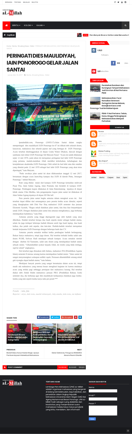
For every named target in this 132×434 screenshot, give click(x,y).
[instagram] (125, 2)
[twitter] (118, 2)
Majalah (26, 2)
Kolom (27, 25)
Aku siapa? (103, 161)
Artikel (93, 177)
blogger (72, 367)
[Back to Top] (128, 430)
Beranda (8, 2)
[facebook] (115, 2)
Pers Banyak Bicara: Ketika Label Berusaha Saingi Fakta (17, 337)
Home (9, 46)
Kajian (40, 25)
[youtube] (122, 2)
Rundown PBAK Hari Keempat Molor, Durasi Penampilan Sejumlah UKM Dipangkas (43, 336)
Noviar (101, 131)
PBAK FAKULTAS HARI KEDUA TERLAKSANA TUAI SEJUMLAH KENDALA (68, 337)
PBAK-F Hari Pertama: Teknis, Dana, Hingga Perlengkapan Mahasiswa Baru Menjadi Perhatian (114, 117)
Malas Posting (104, 151)
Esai (118, 177)
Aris (100, 141)
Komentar (119, 127)
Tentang (17, 2)
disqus (82, 367)
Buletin (35, 2)
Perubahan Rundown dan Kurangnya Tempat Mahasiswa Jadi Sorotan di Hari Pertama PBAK (115, 89)
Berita (15, 25)
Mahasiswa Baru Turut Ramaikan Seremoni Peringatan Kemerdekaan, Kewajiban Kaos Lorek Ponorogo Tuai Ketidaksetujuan (107, 103)
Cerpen (110, 177)
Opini (78, 35)
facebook (62, 367)
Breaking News (23, 46)
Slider (32, 46)
